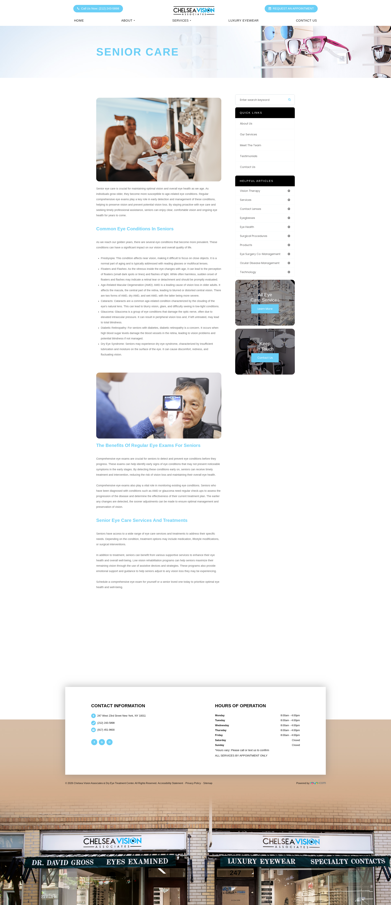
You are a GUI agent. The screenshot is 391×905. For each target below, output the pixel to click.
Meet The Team (250, 145)
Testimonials (248, 156)
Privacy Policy (193, 783)
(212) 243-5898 (106, 722)
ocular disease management (260, 263)
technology (248, 272)
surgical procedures (253, 236)
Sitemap (207, 783)
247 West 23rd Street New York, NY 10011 (121, 715)
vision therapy (250, 191)
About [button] (126, 20)
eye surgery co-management (260, 254)
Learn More (265, 309)
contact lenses (250, 209)
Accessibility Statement (170, 783)
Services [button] (180, 20)
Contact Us (306, 20)
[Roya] (318, 783)
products (246, 245)
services (245, 200)
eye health (247, 227)
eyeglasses (247, 218)
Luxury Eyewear (243, 20)
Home (79, 20)
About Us (246, 123)
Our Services (248, 134)
